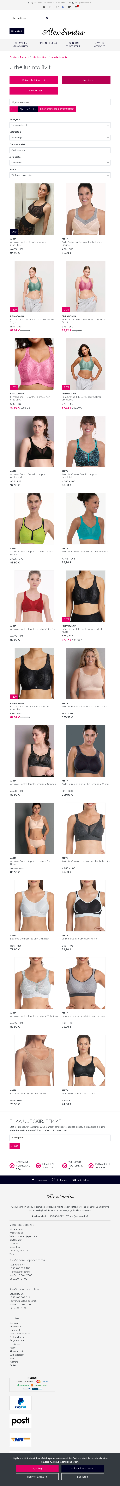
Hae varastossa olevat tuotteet (57, 108)
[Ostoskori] (75, 7)
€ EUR (55, 7)
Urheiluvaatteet (33, 90)
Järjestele (15, 157)
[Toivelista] (69, 7)
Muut (12, 1358)
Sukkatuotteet (17, 1354)
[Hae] (47, 18)
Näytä (13, 169)
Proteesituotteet (18, 1337)
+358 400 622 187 (63, 3)
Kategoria (15, 119)
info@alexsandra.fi (83, 3)
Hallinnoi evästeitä (37, 1476)
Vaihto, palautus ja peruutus (23, 1236)
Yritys (12, 1254)
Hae (13, 109)
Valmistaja (15, 132)
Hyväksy (37, 1468)
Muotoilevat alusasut (20, 1333)
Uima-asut (15, 1330)
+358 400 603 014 (20, 1297)
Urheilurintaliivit (86, 80)
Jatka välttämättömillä (83, 1468)
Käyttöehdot (16, 1240)
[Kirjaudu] (44, 7)
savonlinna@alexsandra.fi (24, 1301)
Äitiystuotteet (17, 1340)
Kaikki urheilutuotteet (33, 80)
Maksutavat (15, 1247)
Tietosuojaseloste (19, 1250)
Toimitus (14, 1243)
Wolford (14, 1362)
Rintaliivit (14, 1323)
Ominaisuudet (17, 144)
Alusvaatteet (16, 1351)
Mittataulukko (16, 1229)
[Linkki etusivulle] (63, 31)
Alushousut (15, 1326)
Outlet (13, 1365)
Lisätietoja (83, 1476)
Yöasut (13, 1347)
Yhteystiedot (16, 1233)
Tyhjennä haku (28, 109)
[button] (60, 150)
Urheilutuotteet (17, 1344)
